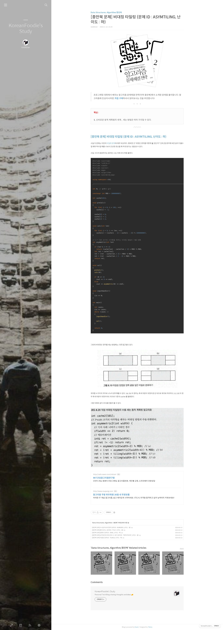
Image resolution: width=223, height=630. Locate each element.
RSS (30, 625)
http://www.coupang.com (103, 491)
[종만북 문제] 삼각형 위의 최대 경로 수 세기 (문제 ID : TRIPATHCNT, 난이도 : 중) (115, 535)
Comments (97, 582)
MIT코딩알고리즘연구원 (104, 478)
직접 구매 (119, 98)
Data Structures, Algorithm (102, 523)
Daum (137, 627)
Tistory (150, 627)
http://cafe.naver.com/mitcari (104, 474)
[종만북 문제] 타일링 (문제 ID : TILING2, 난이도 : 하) (107, 538)
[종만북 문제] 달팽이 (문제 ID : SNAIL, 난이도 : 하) (106, 532)
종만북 (115, 523)
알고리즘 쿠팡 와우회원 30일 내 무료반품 (111, 494)
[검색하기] (46, 5)
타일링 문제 (111, 143)
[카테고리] (5, 4)
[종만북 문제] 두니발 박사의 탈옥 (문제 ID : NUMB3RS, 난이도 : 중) (111, 527)
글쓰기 (12, 625)
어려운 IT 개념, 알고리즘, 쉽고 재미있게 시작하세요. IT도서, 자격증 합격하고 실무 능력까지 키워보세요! (133, 498)
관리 (39, 625)
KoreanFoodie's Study (26, 28)
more (182, 548)
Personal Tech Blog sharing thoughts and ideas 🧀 (114, 595)
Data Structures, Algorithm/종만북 (106, 12)
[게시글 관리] (100, 512)
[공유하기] (97, 512)
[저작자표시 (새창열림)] (114, 512)
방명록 (21, 625)
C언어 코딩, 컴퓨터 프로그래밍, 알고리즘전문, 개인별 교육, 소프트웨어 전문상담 (124, 481)
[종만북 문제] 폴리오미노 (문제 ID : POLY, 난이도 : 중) (107, 530)
